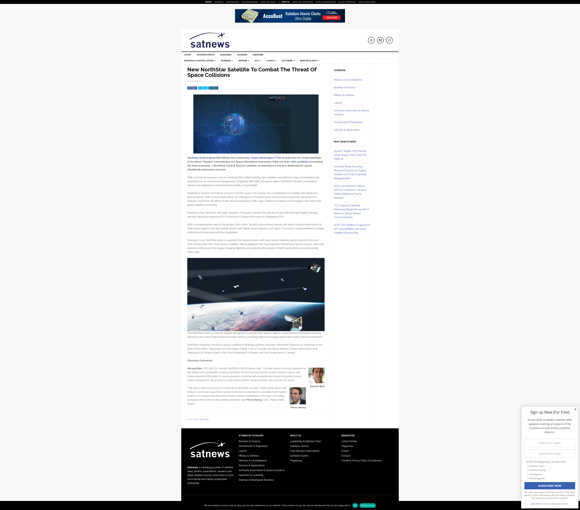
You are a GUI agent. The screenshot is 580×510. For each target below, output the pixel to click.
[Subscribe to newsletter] (380, 40)
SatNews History (299, 446)
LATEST (187, 55)
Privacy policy (367, 505)
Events (345, 450)
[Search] (389, 40)
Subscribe (258, 55)
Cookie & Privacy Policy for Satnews (361, 460)
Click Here (536, 503)
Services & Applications (347, 129)
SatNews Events (205, 55)
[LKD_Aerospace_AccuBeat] (290, 21)
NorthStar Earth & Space (201, 157)
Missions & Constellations (348, 79)
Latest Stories (349, 441)
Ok (355, 505)
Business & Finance (344, 87)
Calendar (242, 55)
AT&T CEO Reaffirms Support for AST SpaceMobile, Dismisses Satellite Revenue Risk (352, 229)
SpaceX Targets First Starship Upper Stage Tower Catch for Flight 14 (350, 155)
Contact (345, 455)
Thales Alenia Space (262, 157)
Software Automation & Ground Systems (261, 470)
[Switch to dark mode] (371, 40)
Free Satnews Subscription (305, 450)
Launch (338, 102)
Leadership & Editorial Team (305, 441)
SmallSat (204, 419)
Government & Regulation (348, 122)
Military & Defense (344, 95)
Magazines (225, 55)
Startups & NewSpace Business (256, 479)
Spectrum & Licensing (251, 475)
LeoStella (302, 161)
